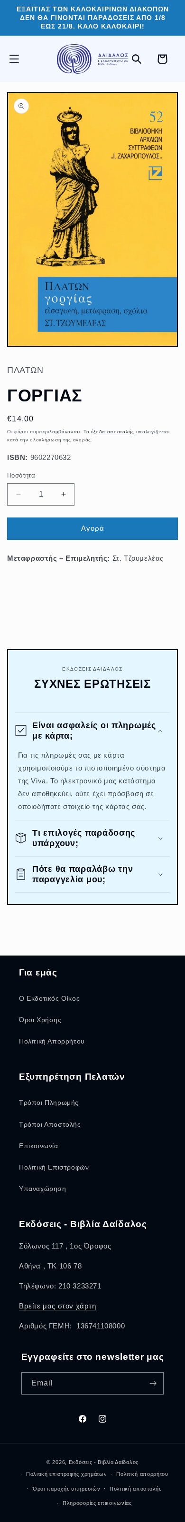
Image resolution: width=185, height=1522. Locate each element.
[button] (19, 59)
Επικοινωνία (38, 1146)
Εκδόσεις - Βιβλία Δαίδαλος (104, 1462)
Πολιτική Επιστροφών (54, 1167)
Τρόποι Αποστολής (50, 1124)
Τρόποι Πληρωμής (49, 1102)
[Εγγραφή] (152, 1383)
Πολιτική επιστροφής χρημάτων (66, 1474)
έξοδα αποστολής (112, 431)
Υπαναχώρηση (42, 1188)
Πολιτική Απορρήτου (52, 1041)
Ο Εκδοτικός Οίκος (49, 998)
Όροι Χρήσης (40, 1020)
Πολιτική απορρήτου (142, 1474)
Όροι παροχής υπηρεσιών (66, 1489)
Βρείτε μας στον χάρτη (57, 1306)
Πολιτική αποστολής (136, 1489)
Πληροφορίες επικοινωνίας (97, 1503)
